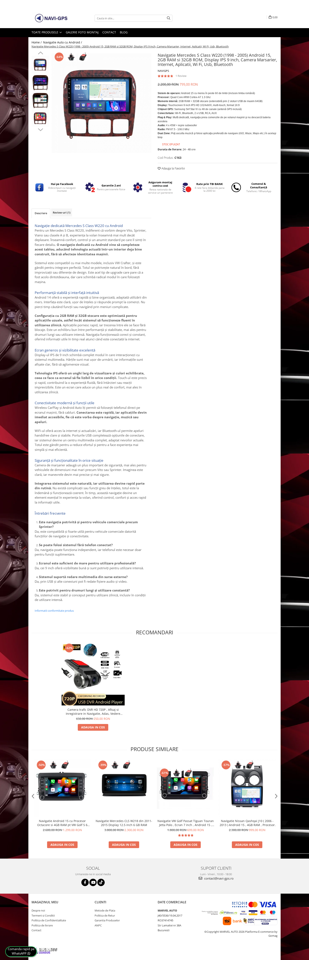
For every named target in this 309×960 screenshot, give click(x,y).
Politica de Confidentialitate (49, 920)
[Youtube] (93, 882)
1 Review (181, 76)
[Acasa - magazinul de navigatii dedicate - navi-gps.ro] (53, 18)
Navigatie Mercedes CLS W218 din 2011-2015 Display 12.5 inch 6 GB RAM (124, 823)
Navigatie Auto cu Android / (63, 42)
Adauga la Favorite (173, 168)
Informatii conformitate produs (54, 610)
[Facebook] (85, 882)
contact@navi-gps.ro (218, 878)
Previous (40, 53)
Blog (124, 32)
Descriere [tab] (41, 213)
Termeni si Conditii (43, 915)
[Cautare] (168, 18)
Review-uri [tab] (61, 212)
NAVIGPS (163, 71)
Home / (37, 42)
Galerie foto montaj (82, 32)
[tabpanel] (101, 103)
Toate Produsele (45, 32)
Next (40, 129)
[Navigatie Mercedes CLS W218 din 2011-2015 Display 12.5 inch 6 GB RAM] (124, 788)
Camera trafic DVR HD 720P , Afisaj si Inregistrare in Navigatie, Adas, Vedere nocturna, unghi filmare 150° (93, 712)
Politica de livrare (42, 925)
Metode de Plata (105, 910)
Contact (109, 32)
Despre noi (38, 910)
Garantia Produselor (107, 920)
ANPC (98, 925)
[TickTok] (101, 882)
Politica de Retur (105, 915)
